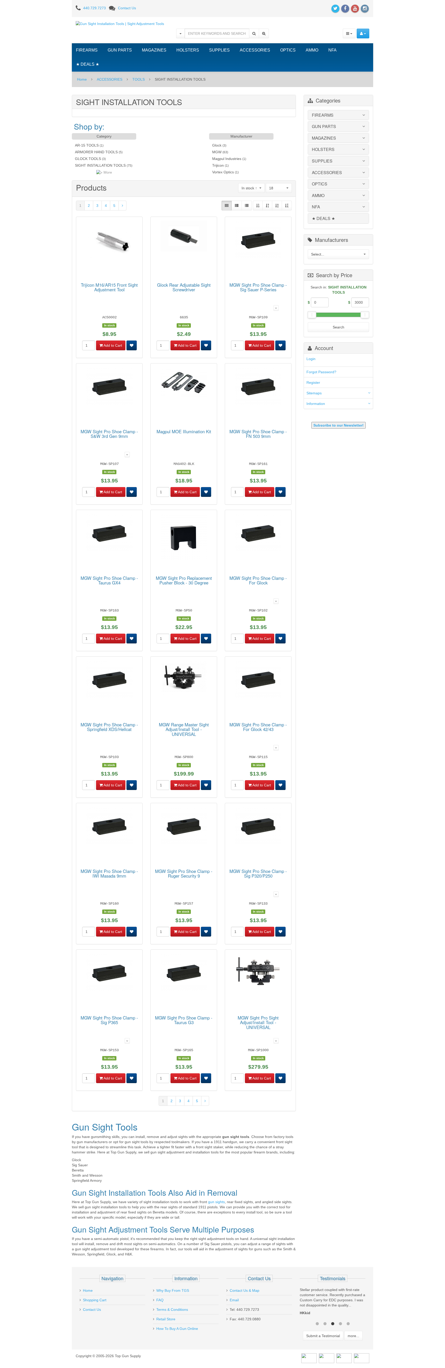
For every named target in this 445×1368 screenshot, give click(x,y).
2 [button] (325, 1323)
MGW (216, 152)
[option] (332, 1302)
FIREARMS (87, 50)
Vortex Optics (223, 172)
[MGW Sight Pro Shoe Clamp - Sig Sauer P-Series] (258, 241)
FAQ (160, 1300)
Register (313, 382)
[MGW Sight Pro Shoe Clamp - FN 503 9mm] (258, 387)
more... (353, 1336)
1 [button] (317, 1323)
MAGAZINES (154, 50)
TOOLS (138, 79)
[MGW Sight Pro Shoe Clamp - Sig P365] (109, 973)
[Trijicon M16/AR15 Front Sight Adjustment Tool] (109, 241)
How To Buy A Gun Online (177, 1329)
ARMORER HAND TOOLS (96, 152)
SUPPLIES (219, 50)
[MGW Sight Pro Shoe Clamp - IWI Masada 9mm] (109, 827)
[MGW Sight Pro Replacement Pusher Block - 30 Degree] (184, 538)
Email (234, 1300)
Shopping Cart (94, 1300)
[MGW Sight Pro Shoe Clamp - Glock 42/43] (258, 680)
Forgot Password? (321, 372)
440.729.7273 (94, 8)
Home (82, 79)
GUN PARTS (120, 50)
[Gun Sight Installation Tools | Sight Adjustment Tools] (120, 23)
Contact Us (127, 8)
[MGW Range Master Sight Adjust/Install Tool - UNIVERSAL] (184, 678)
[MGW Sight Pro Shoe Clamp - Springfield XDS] (109, 680)
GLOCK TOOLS (88, 159)
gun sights (216, 1202)
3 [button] (332, 1323)
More (107, 172)
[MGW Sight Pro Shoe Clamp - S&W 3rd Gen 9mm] (109, 387)
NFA (332, 50)
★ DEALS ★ (87, 64)
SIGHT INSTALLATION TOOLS (100, 165)
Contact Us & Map (244, 1290)
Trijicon (218, 165)
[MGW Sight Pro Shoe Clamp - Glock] (258, 534)
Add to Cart (112, 345)
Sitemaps (314, 393)
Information (315, 404)
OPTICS (288, 50)
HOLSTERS (187, 50)
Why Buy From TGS (172, 1290)
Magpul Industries (226, 159)
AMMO (312, 50)
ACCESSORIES (255, 50)
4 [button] (340, 1323)
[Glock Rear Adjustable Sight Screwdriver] (184, 237)
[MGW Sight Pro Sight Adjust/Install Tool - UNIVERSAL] (258, 972)
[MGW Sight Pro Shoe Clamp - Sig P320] (258, 827)
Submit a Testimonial (323, 1336)
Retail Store (165, 1319)
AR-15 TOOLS (87, 145)
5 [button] (348, 1323)
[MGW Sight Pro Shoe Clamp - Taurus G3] (184, 973)
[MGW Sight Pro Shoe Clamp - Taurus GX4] (109, 534)
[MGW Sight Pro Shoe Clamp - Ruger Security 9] (184, 827)
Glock (216, 145)
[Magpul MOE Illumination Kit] (184, 384)
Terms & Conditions (172, 1309)
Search (338, 327)
